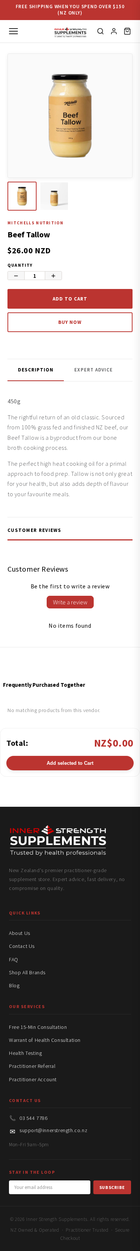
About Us (19, 933)
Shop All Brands (27, 972)
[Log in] (114, 31)
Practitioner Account (33, 1079)
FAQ (13, 959)
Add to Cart (70, 299)
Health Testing (25, 1053)
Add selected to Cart (70, 763)
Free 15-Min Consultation (38, 1027)
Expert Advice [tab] (93, 370)
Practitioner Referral (32, 1066)
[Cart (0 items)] (127, 31)
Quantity (20, 265)
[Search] (100, 31)
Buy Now (70, 322)
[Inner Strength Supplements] (70, 31)
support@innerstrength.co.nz (53, 1130)
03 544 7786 (33, 1118)
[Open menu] (13, 31)
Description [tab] (35, 370)
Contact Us (22, 946)
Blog (14, 985)
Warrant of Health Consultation (45, 1040)
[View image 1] (22, 196)
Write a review (70, 602)
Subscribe (112, 1187)
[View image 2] (54, 196)
